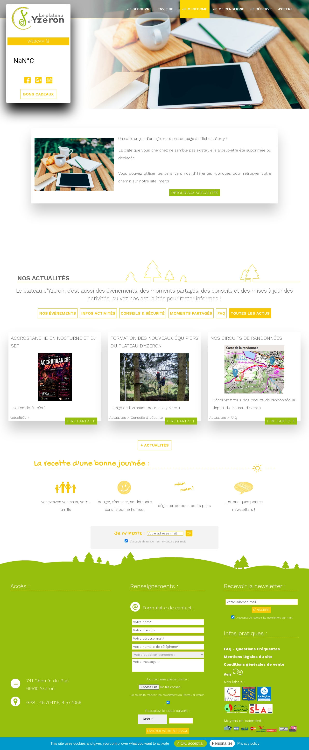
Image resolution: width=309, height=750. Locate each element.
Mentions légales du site (248, 656)
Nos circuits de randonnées (246, 338)
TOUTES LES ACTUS (250, 313)
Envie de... (167, 9)
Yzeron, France (38, 61)
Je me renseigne (228, 9)
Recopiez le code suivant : (167, 711)
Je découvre (139, 9)
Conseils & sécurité (143, 313)
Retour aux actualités (194, 192)
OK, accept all (192, 743)
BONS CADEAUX (38, 94)
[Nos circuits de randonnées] (254, 392)
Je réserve (261, 9)
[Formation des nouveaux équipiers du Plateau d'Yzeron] (154, 400)
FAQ (221, 313)
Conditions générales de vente (254, 664)
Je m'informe (194, 9)
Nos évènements (57, 313)
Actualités (18, 417)
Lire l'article (81, 421)
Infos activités (98, 313)
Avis (228, 674)
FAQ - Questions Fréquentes (252, 649)
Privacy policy (248, 743)
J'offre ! (286, 9)
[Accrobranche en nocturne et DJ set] (55, 400)
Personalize (222, 743)
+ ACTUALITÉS (154, 445)
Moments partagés (191, 313)
